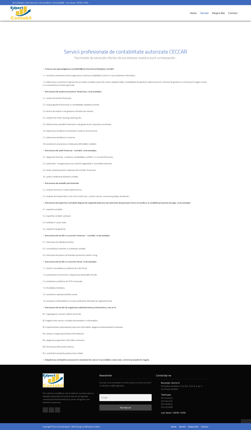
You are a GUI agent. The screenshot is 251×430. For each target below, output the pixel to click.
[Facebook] (45, 410)
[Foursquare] (51, 410)
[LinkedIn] (57, 410)
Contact (232, 13)
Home (193, 13)
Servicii (204, 13)
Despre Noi (218, 13)
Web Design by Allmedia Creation (85, 426)
